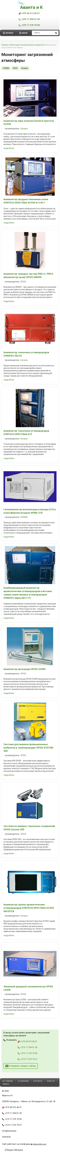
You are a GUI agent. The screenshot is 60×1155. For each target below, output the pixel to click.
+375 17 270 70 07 (28, 1059)
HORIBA (6, 68)
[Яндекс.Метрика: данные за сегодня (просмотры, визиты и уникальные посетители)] (14, 1150)
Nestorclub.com (39, 1144)
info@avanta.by (9, 1131)
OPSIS (15, 68)
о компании (23, 1081)
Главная (4, 45)
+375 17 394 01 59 (30, 19)
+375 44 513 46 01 (30, 13)
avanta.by (6, 1136)
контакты (37, 1081)
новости (51, 1081)
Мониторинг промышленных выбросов (27, 45)
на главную (7, 1081)
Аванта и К (31, 7)
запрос (5, 1084)
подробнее (8, 148)
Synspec (24, 68)
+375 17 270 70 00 (30, 25)
